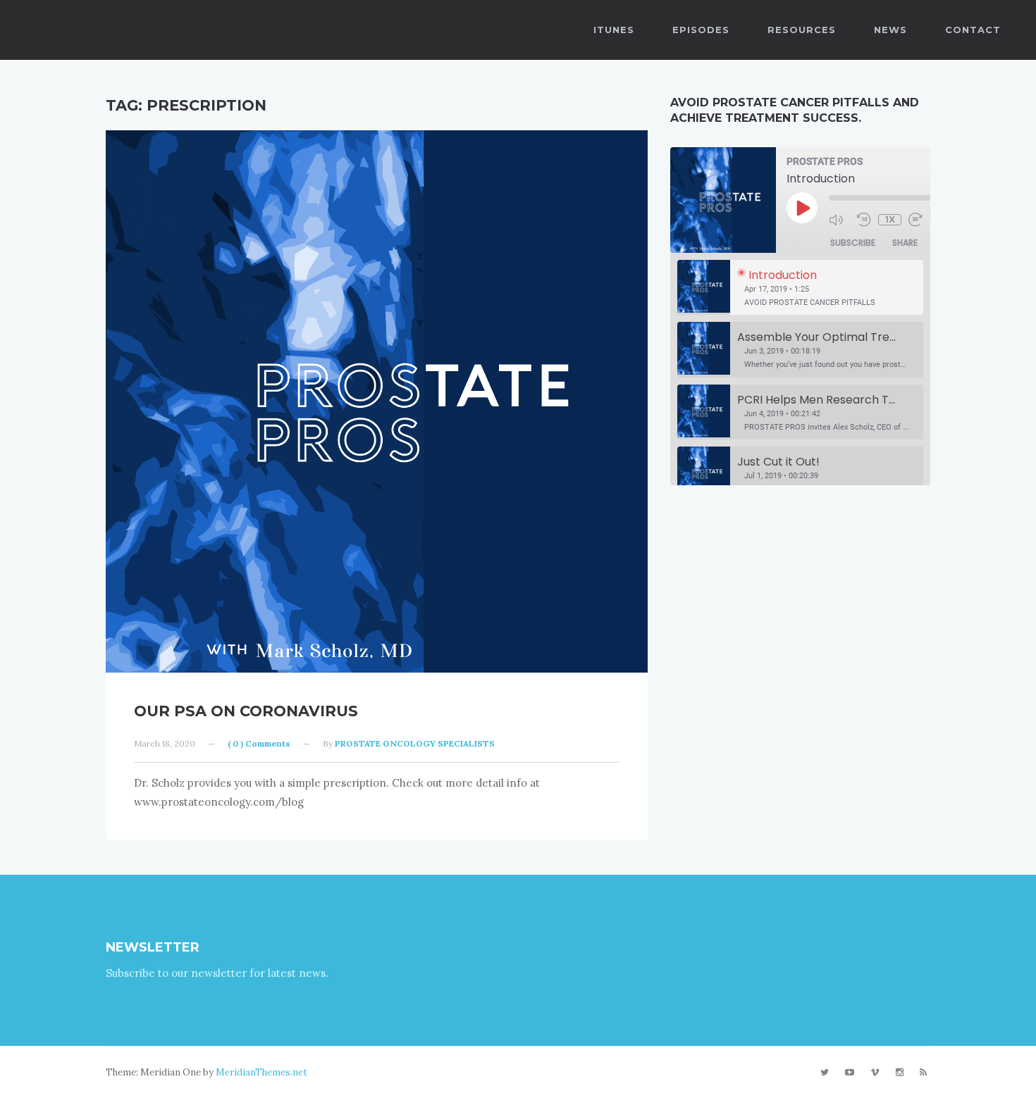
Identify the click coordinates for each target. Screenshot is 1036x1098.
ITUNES (613, 29)
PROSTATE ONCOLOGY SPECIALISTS (415, 743)
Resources (801, 29)
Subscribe (852, 243)
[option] (800, 288)
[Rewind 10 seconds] (864, 219)
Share (905, 243)
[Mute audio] (839, 219)
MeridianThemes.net (261, 1072)
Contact (973, 29)
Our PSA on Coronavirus (246, 711)
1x (890, 219)
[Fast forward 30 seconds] (919, 219)
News (890, 29)
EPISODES (700, 29)
